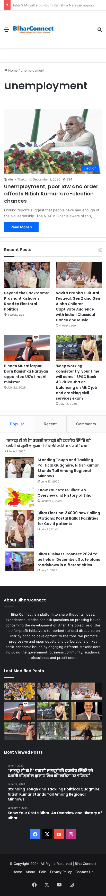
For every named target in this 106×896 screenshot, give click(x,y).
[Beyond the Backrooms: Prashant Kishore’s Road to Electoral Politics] (27, 275)
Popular (17, 423)
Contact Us (84, 872)
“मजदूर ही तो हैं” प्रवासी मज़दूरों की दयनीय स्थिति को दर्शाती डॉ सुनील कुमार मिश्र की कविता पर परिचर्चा (48, 443)
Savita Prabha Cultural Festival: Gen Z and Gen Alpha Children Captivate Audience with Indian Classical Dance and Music (78, 306)
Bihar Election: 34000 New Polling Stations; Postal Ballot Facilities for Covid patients (69, 518)
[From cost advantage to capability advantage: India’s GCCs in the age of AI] (86, 711)
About (31, 872)
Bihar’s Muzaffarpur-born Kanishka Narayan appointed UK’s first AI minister (26, 374)
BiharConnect (85, 863)
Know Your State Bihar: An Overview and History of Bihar (65, 492)
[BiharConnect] (33, 29)
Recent (50, 423)
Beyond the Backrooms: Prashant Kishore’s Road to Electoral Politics (26, 301)
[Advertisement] (73, 29)
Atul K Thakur (18, 179)
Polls (43, 872)
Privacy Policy (61, 872)
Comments (86, 423)
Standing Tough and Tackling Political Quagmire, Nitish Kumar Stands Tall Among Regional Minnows (68, 468)
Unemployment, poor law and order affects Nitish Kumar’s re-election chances (51, 193)
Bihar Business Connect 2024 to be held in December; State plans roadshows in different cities (69, 559)
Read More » (21, 227)
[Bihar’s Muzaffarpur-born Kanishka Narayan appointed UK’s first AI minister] (27, 348)
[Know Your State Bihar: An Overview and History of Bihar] (19, 497)
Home (12, 70)
